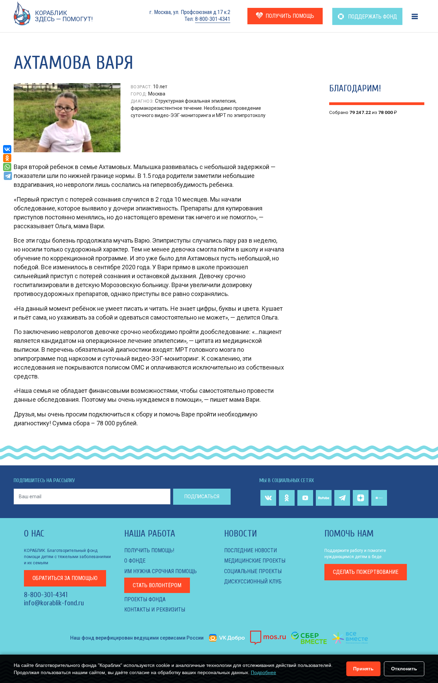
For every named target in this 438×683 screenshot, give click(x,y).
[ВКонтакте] (7, 149)
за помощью (65, 578)
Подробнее (263, 672)
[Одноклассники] (7, 158)
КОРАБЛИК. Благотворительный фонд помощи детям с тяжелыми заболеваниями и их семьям (67, 556)
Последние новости (250, 550)
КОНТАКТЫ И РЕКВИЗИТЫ (154, 609)
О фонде (134, 560)
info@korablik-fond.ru (54, 603)
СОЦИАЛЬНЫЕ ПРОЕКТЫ (253, 571)
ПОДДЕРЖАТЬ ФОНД (372, 16)
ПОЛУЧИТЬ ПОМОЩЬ (290, 16)
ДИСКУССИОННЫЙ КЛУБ (253, 581)
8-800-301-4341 (212, 19)
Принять (363, 668)
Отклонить (404, 668)
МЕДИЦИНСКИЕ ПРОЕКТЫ (254, 560)
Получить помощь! (149, 550)
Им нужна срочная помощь (160, 571)
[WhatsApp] (7, 167)
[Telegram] (8, 176)
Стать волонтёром (157, 585)
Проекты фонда (145, 599)
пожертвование (365, 572)
